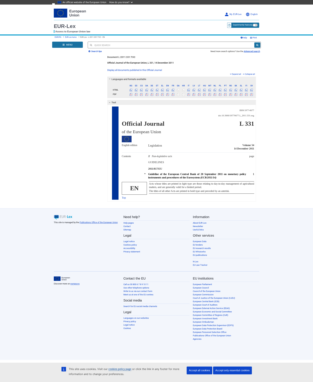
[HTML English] (167, 90)
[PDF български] (131, 94)
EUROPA (58, 37)
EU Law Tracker (200, 265)
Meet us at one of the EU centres (138, 294)
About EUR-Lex (199, 223)
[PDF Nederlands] (214, 94)
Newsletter (198, 226)
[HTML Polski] (220, 90)
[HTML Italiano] (188, 90)
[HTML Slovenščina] (241, 90)
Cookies (127, 328)
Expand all (236, 74)
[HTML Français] (172, 90)
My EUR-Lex (236, 14)
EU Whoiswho (199, 251)
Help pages (128, 223)
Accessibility (129, 248)
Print (254, 37)
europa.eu (75, 283)
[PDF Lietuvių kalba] (199, 94)
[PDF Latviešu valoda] (193, 94)
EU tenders (198, 245)
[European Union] (62, 278)
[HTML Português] (225, 90)
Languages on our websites (136, 318)
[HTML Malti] (209, 90)
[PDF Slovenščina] (241, 94)
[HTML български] (131, 90)
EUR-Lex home (71, 37)
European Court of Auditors (205, 305)
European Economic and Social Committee (212, 311)
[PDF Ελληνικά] (162, 94)
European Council (201, 288)
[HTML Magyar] (204, 90)
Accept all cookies (199, 370)
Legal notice (129, 241)
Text (114, 102)
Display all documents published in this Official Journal (134, 70)
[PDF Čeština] (141, 94)
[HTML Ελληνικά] (162, 90)
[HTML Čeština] (141, 90)
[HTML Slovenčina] (235, 90)
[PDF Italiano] (188, 94)
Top (124, 197)
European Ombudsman (203, 322)
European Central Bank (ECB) (206, 301)
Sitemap (127, 229)
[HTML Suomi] (246, 90)
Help (245, 37)
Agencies (197, 339)
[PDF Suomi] (246, 94)
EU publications (200, 255)
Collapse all (250, 74)
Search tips (96, 51)
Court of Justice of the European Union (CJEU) (214, 298)
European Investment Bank (205, 318)
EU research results (202, 248)
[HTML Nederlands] (214, 90)
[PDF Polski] (220, 94)
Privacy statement (131, 251)
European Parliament (202, 284)
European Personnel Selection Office (209, 332)
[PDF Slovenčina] (235, 94)
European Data (199, 241)
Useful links (198, 229)
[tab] (181, 79)
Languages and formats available (129, 79)
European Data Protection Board (207, 329)
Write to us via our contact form (137, 291)
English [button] (254, 14)
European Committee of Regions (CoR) (210, 315)
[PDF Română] (230, 94)
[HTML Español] (136, 90)
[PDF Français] (172, 94)
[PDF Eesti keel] (157, 94)
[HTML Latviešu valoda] (193, 90)
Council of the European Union (206, 291)
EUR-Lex (65, 26)
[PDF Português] (225, 94)
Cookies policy (130, 245)
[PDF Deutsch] (151, 94)
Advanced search (252, 51)
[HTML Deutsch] (151, 90)
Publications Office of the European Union (99, 222)
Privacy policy (129, 321)
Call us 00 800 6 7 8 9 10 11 (135, 284)
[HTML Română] (230, 90)
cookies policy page (119, 369)
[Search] (257, 45)
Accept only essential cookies (232, 370)
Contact (127, 226)
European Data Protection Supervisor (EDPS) (213, 325)
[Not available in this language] (178, 90)
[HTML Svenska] (251, 90)
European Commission (203, 294)
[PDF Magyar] (204, 94)
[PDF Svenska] (251, 94)
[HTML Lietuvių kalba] (199, 90)
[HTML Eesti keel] (157, 90)
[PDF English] (167, 94)
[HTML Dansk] (146, 90)
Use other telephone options (136, 288)
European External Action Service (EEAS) (211, 308)
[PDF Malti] (209, 94)
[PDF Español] (136, 94)
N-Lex (195, 261)
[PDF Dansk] (146, 94)
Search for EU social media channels (140, 306)
